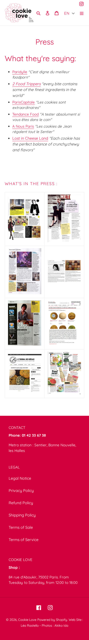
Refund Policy (21, 502)
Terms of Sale (21, 527)
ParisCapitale (23, 102)
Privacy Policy (21, 490)
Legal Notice (20, 478)
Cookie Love (27, 620)
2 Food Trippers (26, 83)
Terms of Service (23, 539)
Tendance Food (25, 114)
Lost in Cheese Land (30, 138)
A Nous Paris (23, 126)
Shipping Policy (22, 515)
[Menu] (81, 13)
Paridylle (19, 72)
